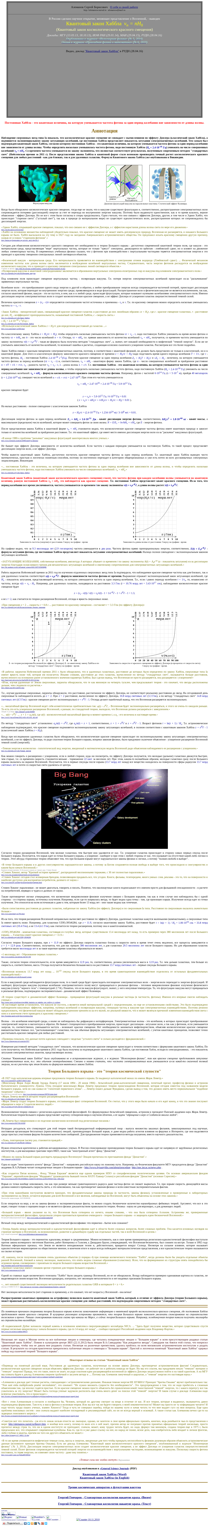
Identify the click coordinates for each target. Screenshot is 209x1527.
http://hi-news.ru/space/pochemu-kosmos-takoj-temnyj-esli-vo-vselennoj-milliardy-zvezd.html (32, 1377)
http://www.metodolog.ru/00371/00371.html (16, 1081)
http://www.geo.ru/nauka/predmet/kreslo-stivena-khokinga (20, 875)
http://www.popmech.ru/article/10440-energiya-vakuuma (19, 441)
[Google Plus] (42, 1523)
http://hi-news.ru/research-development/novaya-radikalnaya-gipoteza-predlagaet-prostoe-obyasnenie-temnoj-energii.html (40, 1396)
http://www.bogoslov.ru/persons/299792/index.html (40, 1094)
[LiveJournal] (39, 1523)
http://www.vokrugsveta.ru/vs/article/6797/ (15, 1041)
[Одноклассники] (32, 1523)
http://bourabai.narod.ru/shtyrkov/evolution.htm (17, 1016)
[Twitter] (29, 1523)
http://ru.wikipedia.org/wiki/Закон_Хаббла (15, 318)
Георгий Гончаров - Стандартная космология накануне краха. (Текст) (104, 1503)
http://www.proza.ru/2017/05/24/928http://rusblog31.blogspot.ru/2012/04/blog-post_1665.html (32, 1179)
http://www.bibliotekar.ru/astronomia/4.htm (33, 1234)
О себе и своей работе (124, 7)
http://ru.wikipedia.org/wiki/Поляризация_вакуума (18, 273)
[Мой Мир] (35, 1523)
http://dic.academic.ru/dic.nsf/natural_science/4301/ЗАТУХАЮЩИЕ (24, 567)
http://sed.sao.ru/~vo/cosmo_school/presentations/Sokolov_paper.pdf (42, 1287)
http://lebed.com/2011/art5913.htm (12, 688)
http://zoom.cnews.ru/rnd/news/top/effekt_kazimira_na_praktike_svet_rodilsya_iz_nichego (30, 1002)
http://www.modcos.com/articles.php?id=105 (16, 957)
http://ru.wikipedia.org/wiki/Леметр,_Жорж (15, 1099)
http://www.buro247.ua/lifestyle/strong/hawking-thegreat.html (21, 882)
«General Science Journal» (114, 1468)
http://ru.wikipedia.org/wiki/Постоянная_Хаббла (17, 324)
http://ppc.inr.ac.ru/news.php (146, 1167)
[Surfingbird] (46, 1523)
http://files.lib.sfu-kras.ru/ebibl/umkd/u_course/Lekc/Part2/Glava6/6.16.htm (40, 269)
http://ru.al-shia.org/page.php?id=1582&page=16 (17, 1107)
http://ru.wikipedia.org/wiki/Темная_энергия (16, 751)
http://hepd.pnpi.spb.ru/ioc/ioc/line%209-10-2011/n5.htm (20, 680)
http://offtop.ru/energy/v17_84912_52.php (15, 1435)
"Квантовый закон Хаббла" (102, 51)
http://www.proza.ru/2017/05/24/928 (13, 1123)
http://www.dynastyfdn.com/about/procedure (107, 1167)
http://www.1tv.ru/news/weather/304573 (14, 1331)
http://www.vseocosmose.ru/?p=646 (13, 1270)
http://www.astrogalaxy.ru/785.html (13, 914)
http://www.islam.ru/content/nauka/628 (40, 1218)
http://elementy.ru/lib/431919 (11, 1159)
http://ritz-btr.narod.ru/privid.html (12, 230)
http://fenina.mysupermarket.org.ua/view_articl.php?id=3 (20, 240)
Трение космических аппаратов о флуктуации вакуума (104, 1487)
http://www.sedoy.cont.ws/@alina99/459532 (15, 1455)
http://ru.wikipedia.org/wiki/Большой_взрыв (16, 977)
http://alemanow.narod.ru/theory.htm (27, 1424)
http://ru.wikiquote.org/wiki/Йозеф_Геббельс (16, 1143)
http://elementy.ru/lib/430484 (25, 712)
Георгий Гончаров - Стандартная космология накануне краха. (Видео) (104, 1497)
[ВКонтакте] (25, 1523)
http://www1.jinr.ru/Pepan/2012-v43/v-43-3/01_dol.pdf (19, 717)
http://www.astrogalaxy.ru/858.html (13, 329)
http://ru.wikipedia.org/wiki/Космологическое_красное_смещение (23, 607)
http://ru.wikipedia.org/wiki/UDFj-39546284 (16, 937)
